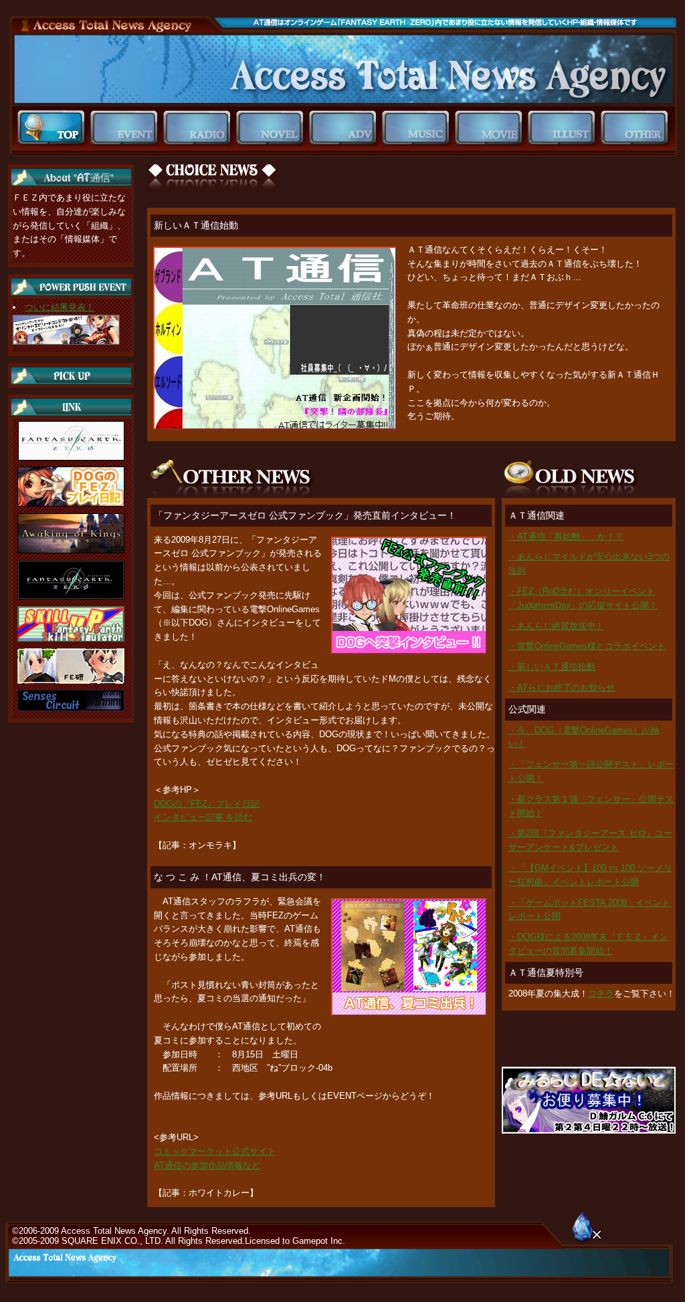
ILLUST (564, 128)
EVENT (126, 128)
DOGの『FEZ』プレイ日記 (207, 804)
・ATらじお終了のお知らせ (561, 687)
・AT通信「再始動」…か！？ (565, 536)
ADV (345, 128)
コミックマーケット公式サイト (215, 1151)
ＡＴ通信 (343, 69)
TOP (53, 128)
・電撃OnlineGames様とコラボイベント (587, 646)
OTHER (637, 128)
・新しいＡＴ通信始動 (551, 667)
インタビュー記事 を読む (203, 817)
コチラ (601, 994)
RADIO (199, 128)
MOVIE (491, 128)
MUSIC (418, 128)
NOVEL (272, 128)
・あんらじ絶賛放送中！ (556, 626)
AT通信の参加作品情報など (207, 1165)
